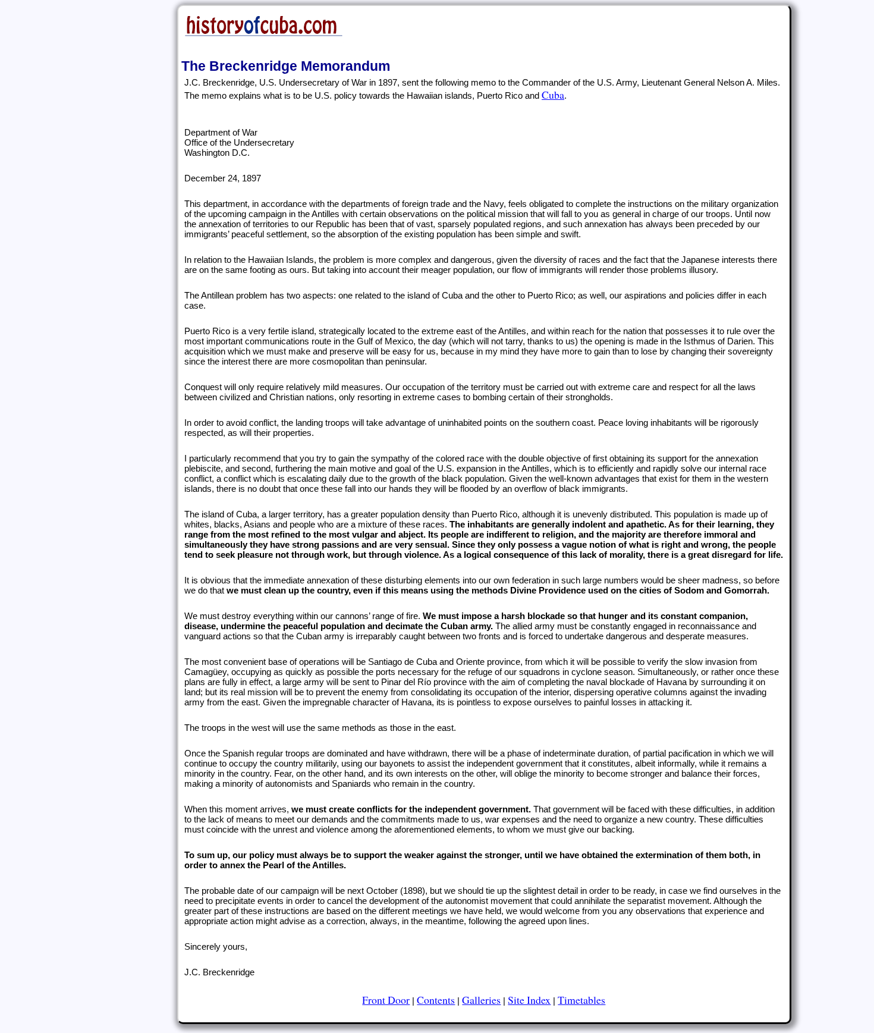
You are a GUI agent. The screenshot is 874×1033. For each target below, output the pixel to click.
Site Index (529, 1000)
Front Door (386, 1000)
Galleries (481, 1000)
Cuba (553, 94)
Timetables (581, 1000)
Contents (436, 1000)
